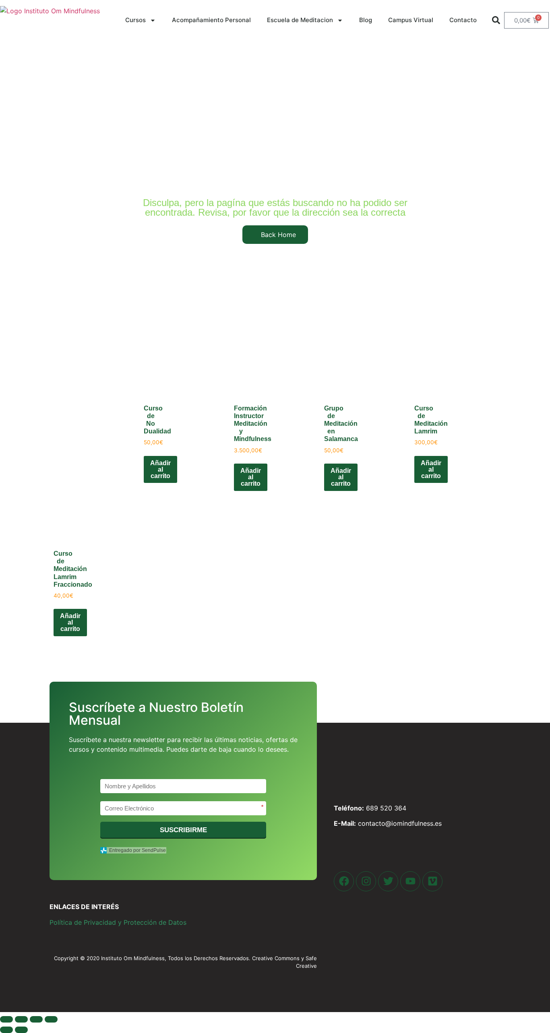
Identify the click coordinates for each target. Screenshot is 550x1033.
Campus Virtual (410, 20)
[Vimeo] (432, 881)
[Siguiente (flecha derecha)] (21, 1030)
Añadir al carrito (160, 469)
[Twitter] (388, 881)
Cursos (135, 20)
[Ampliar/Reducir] (6, 1019)
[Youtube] (410, 881)
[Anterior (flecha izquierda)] (6, 1030)
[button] (496, 20)
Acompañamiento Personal (211, 20)
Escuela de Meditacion (300, 20)
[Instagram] (366, 881)
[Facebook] (344, 881)
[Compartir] (36, 1019)
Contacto (463, 20)
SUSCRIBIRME (183, 830)
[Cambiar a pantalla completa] (21, 1019)
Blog (365, 20)
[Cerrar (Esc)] (51, 1019)
